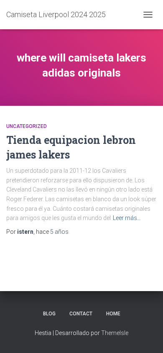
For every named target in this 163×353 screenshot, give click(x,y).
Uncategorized (26, 126)
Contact (80, 314)
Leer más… (127, 218)
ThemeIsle (114, 333)
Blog (49, 314)
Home (113, 314)
